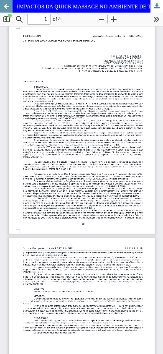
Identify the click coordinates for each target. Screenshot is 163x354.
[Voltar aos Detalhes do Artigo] (6, 6)
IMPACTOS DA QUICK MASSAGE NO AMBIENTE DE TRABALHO (90, 6)
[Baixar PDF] (156, 6)
